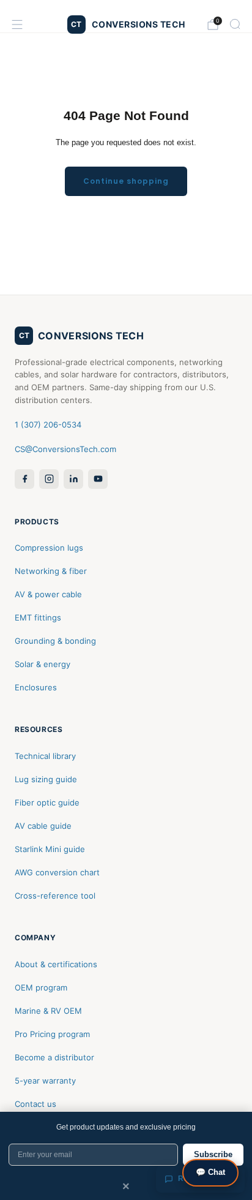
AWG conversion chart (57, 872)
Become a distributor (54, 1057)
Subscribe (213, 1154)
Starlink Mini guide (50, 849)
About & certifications (56, 964)
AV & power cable (48, 594)
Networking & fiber (51, 571)
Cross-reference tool (55, 895)
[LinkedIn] (73, 479)
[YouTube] (98, 479)
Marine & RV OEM (48, 1011)
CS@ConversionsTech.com (65, 449)
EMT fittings (38, 617)
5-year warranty (45, 1080)
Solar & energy (42, 664)
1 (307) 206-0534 (48, 424)
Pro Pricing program (52, 1034)
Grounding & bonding (55, 641)
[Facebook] (24, 479)
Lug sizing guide (46, 779)
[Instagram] (49, 479)
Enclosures (36, 687)
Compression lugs (49, 548)
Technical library (45, 756)
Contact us (35, 1104)
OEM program (41, 987)
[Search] (235, 24)
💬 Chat (210, 1172)
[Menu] (17, 24)
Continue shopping (126, 181)
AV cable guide (43, 826)
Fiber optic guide (47, 802)
